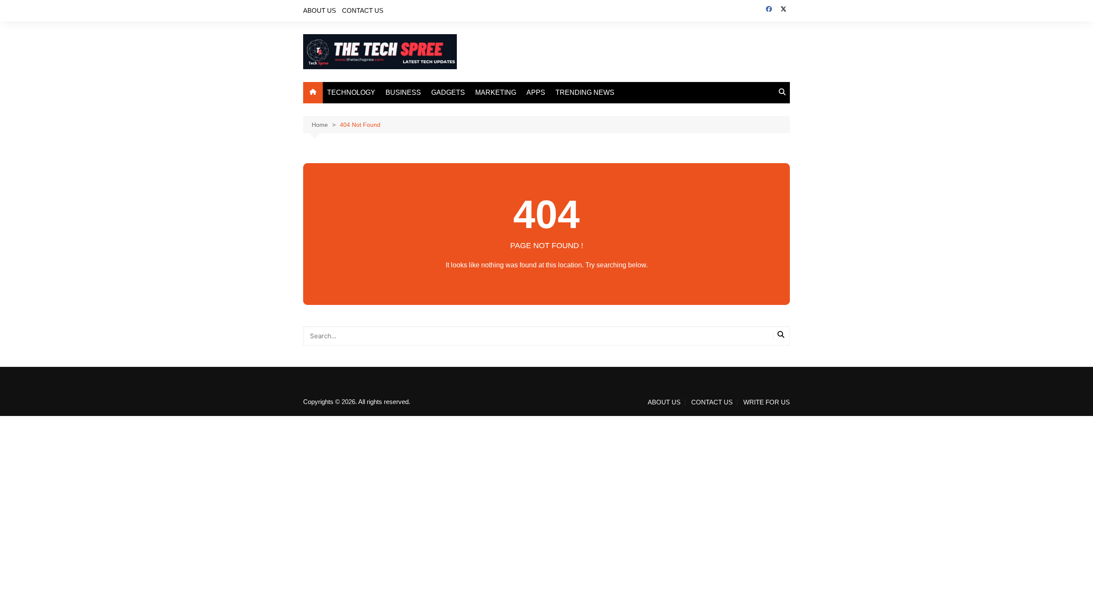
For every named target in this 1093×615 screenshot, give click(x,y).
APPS (535, 92)
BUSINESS (403, 92)
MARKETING (495, 92)
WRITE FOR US (766, 402)
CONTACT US (362, 10)
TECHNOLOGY (351, 92)
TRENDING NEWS (584, 92)
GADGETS (448, 92)
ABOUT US (319, 10)
